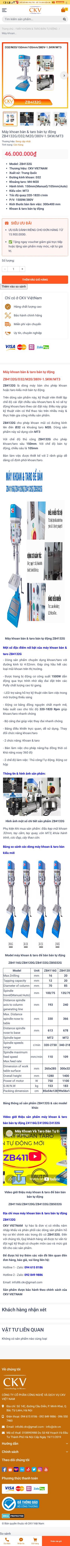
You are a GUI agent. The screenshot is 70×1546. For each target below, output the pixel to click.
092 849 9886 (47, 1416)
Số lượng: (8, 260)
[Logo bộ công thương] (20, 1503)
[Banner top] (35, 2)
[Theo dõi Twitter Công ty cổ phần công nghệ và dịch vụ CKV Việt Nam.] (34, 1469)
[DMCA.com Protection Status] (13, 1515)
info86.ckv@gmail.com (29, 1426)
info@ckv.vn (53, 1426)
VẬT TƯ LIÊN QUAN (23, 1330)
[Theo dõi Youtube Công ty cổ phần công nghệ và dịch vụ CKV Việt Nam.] (46, 1469)
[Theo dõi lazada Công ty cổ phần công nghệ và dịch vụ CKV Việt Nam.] (16, 1469)
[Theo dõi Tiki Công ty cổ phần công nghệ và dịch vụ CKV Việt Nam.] (22, 1469)
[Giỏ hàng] (63, 10)
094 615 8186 (29, 1416)
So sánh (5, 1533)
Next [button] (64, 75)
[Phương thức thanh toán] (27, 347)
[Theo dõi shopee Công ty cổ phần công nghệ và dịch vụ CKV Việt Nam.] (10, 1469)
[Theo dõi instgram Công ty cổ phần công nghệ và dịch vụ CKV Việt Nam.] (40, 1469)
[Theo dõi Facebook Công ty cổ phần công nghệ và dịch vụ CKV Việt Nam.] (4, 1469)
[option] (35, 75)
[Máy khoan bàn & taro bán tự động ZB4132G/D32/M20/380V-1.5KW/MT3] (35, 75)
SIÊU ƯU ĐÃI (21, 223)
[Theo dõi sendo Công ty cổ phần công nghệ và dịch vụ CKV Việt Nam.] (28, 1469)
